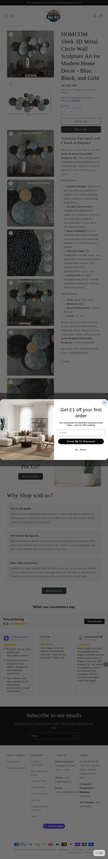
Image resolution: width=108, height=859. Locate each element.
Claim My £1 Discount (81, 441)
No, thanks (81, 450)
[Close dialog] (105, 403)
